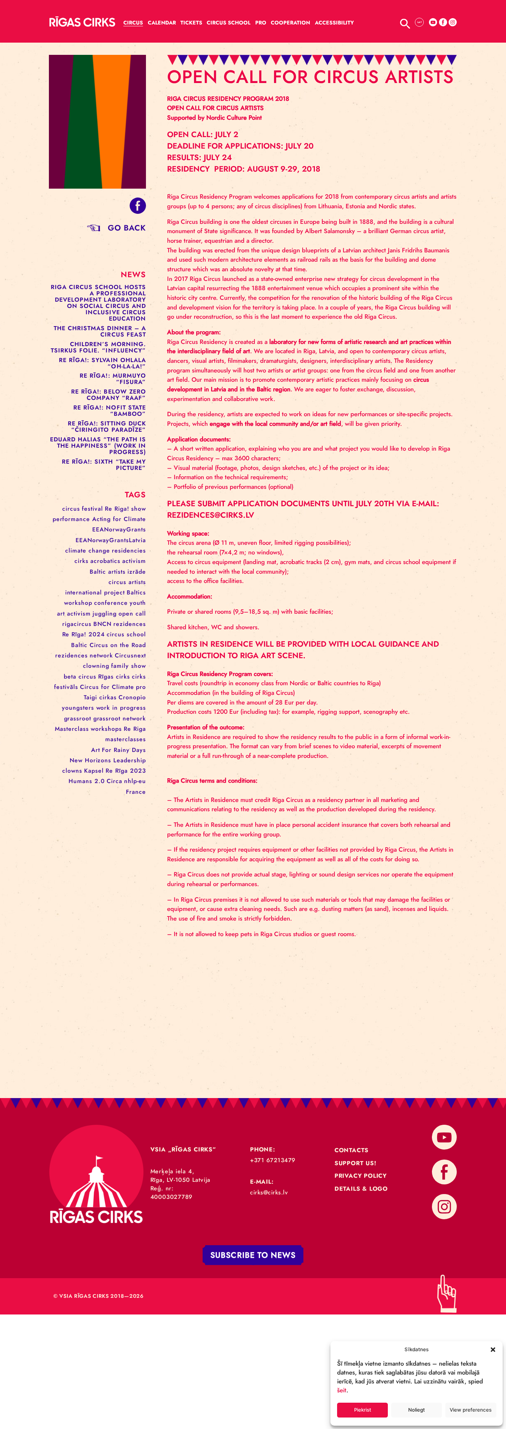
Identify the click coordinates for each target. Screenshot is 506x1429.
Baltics (136, 592)
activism (134, 561)
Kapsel (94, 770)
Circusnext (130, 655)
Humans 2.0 (87, 781)
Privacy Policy (360, 1175)
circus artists (127, 582)
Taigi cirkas (100, 697)
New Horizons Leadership (108, 760)
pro (141, 687)
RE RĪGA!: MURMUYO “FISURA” (113, 378)
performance (71, 519)
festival (92, 508)
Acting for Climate (119, 519)
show (138, 508)
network (101, 655)
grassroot (77, 718)
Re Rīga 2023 (126, 770)
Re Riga (135, 729)
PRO (260, 22)
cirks (81, 561)
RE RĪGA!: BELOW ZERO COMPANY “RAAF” (108, 394)
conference (111, 603)
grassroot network (119, 718)
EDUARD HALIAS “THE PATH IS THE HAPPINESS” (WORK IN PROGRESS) (98, 445)
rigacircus (76, 624)
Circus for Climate (107, 687)
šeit (341, 1390)
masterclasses (125, 739)
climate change (87, 550)
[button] (493, 1349)
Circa (114, 781)
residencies (129, 550)
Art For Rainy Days (118, 750)
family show (128, 666)
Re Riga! (117, 508)
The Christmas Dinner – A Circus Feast (100, 331)
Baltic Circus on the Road (108, 645)
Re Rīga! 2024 (83, 634)
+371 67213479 (273, 1160)
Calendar (162, 22)
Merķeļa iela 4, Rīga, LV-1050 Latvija (180, 1175)
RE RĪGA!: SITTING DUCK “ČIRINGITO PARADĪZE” (107, 426)
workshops (106, 729)
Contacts (351, 1150)
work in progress (121, 707)
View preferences (471, 1410)
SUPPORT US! (355, 1163)
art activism (74, 613)
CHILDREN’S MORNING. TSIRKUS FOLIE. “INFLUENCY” (98, 347)
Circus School (228, 22)
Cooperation (290, 22)
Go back (127, 227)
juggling (105, 613)
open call (132, 613)
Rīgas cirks (114, 676)
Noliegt (416, 1410)
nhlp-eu (135, 781)
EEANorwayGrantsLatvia (111, 540)
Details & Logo (361, 1188)
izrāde (136, 571)
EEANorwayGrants (119, 529)
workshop (78, 603)
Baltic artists (108, 571)
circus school (126, 634)
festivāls (66, 687)
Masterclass (72, 729)
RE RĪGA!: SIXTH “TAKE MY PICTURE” (104, 464)
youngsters (78, 707)
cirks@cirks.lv (269, 1192)
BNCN (102, 624)
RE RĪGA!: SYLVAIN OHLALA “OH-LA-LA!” (102, 363)
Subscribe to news (253, 1255)
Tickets (191, 22)
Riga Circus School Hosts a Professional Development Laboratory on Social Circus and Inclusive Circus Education (98, 303)
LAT (419, 22)
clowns (72, 770)
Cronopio (132, 697)
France (136, 792)
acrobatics (105, 561)
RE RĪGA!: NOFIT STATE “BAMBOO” (109, 410)
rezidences (129, 624)
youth (138, 603)
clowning (96, 666)
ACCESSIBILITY (334, 22)
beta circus (80, 676)
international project (95, 592)
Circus (133, 22)
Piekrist (362, 1410)
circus (71, 508)
